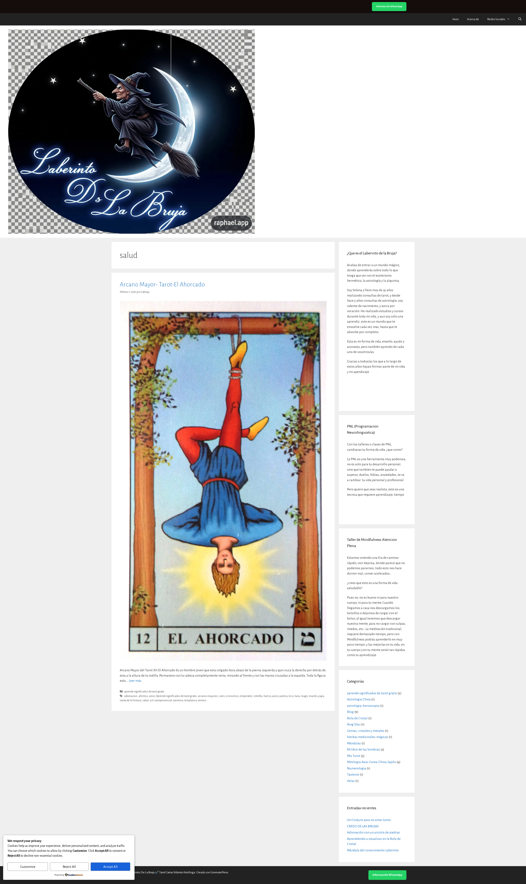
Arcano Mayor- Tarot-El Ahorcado (162, 284)
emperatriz (246, 696)
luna (297, 696)
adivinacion (130, 696)
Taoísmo (353, 774)
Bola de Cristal (357, 718)
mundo (313, 696)
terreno (202, 700)
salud (145, 700)
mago (304, 696)
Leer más (135, 680)
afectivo (143, 696)
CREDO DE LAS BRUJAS (363, 826)
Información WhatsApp (389, 6)
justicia (283, 696)
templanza (190, 700)
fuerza (267, 696)
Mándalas (354, 743)
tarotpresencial (163, 700)
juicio (275, 696)
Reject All (69, 866)
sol (151, 700)
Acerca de (473, 19)
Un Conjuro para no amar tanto (369, 820)
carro (222, 696)
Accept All (110, 866)
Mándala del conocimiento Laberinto (373, 850)
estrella (258, 696)
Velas (351, 781)
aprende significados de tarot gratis (144, 691)
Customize (27, 866)
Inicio (455, 19)
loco (291, 696)
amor (152, 696)
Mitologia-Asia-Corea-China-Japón (371, 762)
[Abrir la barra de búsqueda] (520, 19)
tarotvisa (178, 700)
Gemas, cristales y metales (365, 730)
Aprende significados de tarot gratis (176, 696)
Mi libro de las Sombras (363, 749)
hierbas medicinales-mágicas (367, 737)
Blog (350, 712)
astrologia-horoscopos (363, 705)
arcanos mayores (208, 696)
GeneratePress (219, 872)
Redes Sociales (496, 19)
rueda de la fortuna (130, 700)
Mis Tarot (353, 756)
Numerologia (356, 768)
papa (321, 696)
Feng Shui (353, 724)
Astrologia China (359, 699)
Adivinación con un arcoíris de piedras (373, 832)
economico (232, 696)
